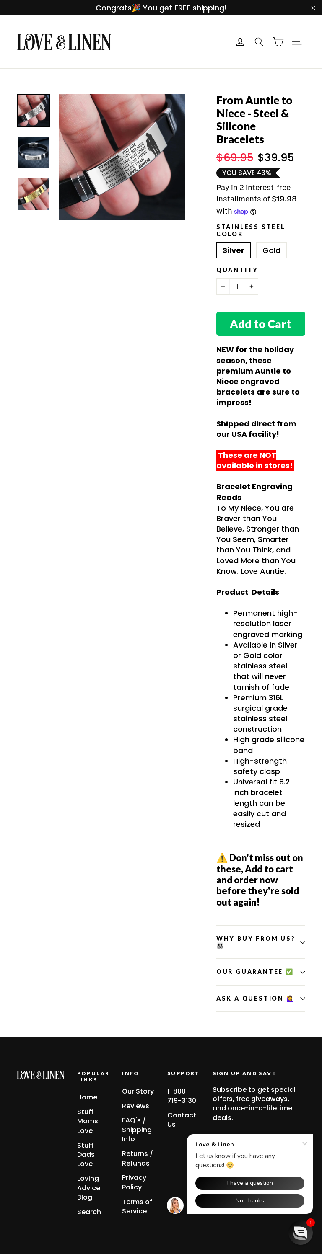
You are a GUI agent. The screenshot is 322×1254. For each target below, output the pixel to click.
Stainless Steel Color (251, 230)
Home (87, 1097)
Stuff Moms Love (87, 1121)
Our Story (138, 1091)
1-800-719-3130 (181, 1095)
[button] (300, 1232)
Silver (233, 250)
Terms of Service (137, 1206)
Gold (271, 250)
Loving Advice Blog (88, 1188)
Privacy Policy (134, 1182)
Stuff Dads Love (86, 1154)
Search (89, 1212)
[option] (122, 157)
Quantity (237, 270)
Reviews (135, 1106)
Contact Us (181, 1119)
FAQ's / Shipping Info (137, 1129)
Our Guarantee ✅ (255, 971)
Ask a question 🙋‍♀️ (255, 998)
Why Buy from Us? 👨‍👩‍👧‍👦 (256, 942)
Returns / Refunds (137, 1158)
